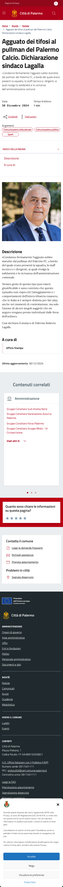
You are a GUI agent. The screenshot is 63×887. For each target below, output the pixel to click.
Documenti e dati (11, 665)
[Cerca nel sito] (54, 13)
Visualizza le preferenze (31, 875)
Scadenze (7, 699)
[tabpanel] (31, 441)
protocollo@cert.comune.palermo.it (27, 770)
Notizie (6, 683)
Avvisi (5, 694)
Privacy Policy (30, 881)
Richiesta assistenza (13, 798)
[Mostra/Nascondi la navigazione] (4, 13)
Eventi (5, 728)
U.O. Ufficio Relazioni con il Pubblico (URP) (25, 762)
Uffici (5, 643)
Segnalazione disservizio (15, 793)
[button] (58, 804)
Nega (31, 866)
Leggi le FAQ (9, 782)
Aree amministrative (13, 638)
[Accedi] (56, 3)
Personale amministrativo (16, 659)
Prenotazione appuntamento (18, 787)
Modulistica (8, 705)
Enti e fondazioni (11, 648)
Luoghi (5, 723)
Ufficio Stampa (14, 348)
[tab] (27, 492)
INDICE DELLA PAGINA (14, 149)
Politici (5, 654)
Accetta (31, 856)
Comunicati (8, 688)
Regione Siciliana (12, 3)
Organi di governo (12, 632)
